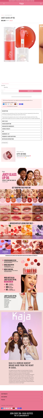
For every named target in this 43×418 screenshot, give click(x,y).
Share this (5, 142)
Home (2, 15)
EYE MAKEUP (10, 6)
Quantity (3, 85)
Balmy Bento (26, 7)
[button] (21, 93)
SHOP (1, 6)
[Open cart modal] (41, 3)
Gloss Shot (2, 8)
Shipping (5, 106)
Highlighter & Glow (13, 10)
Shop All (14, 8)
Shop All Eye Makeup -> (10, 7)
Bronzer (5, 10)
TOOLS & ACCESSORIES (5, 11)
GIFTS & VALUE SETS (23, 11)
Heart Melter (8, 8)
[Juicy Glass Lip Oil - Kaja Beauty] (19, 43)
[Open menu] (2, 3)
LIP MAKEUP (19, 7)
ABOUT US (2, 13)
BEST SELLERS (14, 11)
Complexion (28, 8)
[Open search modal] (4, 3)
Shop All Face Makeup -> (23, 10)
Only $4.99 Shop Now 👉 (21, 157)
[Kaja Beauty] (21, 3)
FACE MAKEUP (21, 8)
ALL (5, 6)
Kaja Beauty (10, 405)
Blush (1, 10)
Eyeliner (28, 6)
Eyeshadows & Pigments (19, 6)
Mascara (2, 7)
